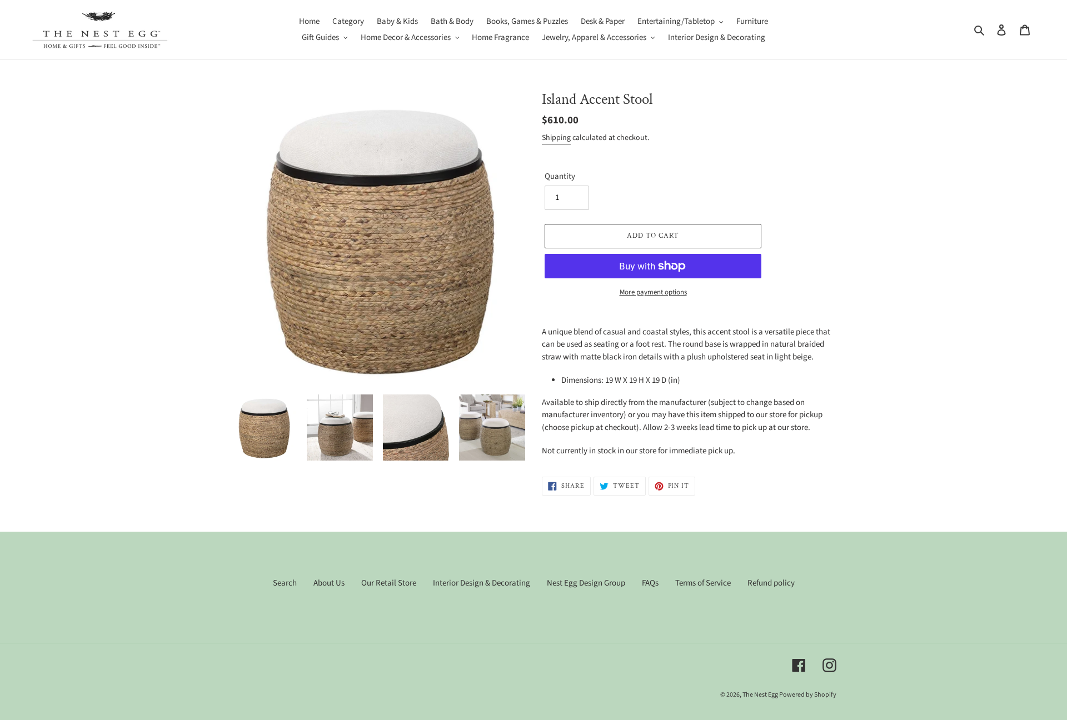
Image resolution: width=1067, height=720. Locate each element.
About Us (329, 583)
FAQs (650, 583)
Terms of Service (703, 583)
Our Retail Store (388, 583)
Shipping (556, 137)
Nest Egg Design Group (586, 583)
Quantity (560, 176)
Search (285, 583)
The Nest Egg (760, 694)
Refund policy (771, 583)
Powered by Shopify (807, 694)
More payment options (653, 292)
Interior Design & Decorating (481, 583)
